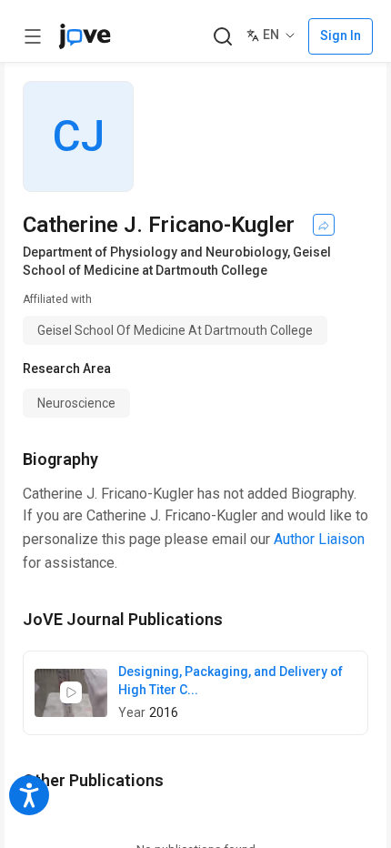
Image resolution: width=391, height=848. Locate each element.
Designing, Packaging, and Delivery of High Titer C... (230, 680)
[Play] (71, 692)
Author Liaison (319, 539)
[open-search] (222, 37)
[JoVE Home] (84, 36)
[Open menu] (32, 36)
